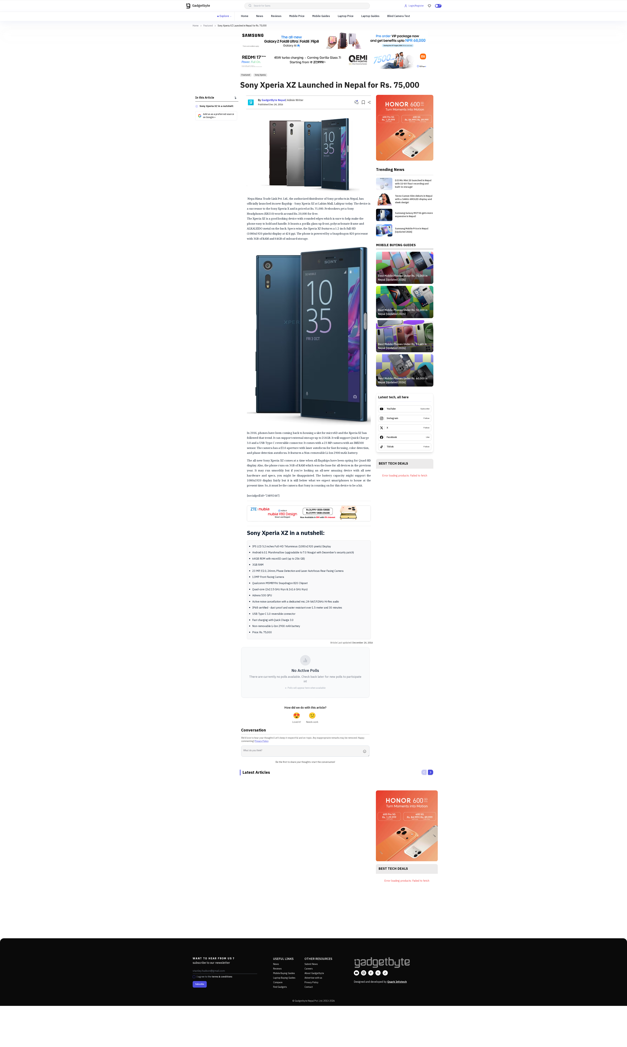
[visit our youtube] (356, 973)
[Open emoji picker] (365, 751)
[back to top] (617, 1038)
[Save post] (363, 102)
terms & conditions (222, 977)
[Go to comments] (356, 102)
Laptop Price (346, 16)
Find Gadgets (280, 987)
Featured (208, 25)
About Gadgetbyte (314, 973)
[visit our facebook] (370, 973)
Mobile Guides (321, 16)
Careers (309, 969)
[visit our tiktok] (385, 973)
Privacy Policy (262, 741)
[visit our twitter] (378, 973)
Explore (224, 16)
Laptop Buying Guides (284, 978)
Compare (277, 982)
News (259, 16)
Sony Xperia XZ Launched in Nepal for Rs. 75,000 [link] (242, 26)
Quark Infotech (397, 982)
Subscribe (199, 984)
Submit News (311, 964)
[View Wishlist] (429, 6)
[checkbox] (194, 977)
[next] (430, 772)
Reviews (276, 16)
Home (244, 16)
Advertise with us (313, 978)
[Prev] (424, 772)
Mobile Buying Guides (284, 973)
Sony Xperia (260, 75)
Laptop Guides (370, 16)
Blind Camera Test (398, 16)
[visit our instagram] (363, 973)
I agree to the (214, 976)
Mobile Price (297, 16)
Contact (309, 987)
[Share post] (369, 102)
